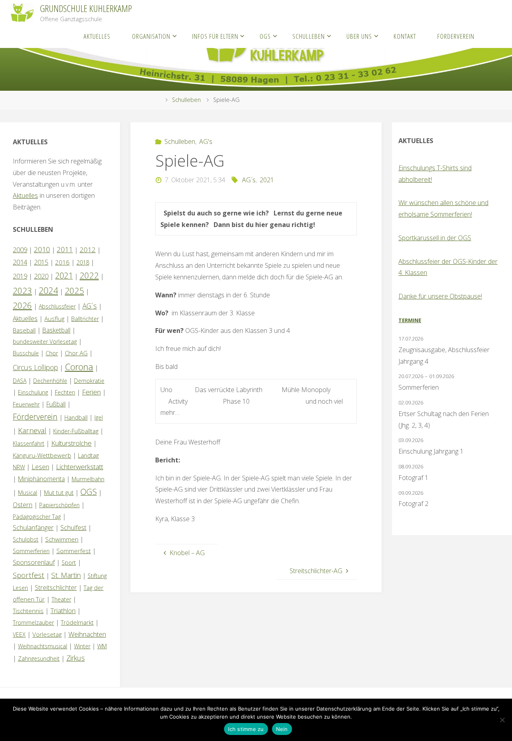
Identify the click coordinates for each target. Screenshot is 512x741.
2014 (20, 262)
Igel (98, 417)
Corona (79, 366)
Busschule (26, 353)
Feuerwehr (26, 404)
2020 (41, 276)
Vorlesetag (47, 634)
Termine (409, 320)
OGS (88, 491)
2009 (20, 249)
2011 (65, 249)
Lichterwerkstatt (79, 466)
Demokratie (89, 380)
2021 (267, 179)
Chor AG (76, 353)
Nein (282, 729)
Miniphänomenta (41, 478)
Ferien (91, 391)
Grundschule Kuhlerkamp (86, 8)
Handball (76, 417)
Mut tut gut (59, 492)
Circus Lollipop (35, 367)
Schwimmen (61, 539)
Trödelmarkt (77, 622)
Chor (52, 353)
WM (102, 646)
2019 (20, 276)
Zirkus (75, 658)
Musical (27, 492)
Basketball (56, 330)
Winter (82, 646)
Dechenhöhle (50, 380)
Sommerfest (73, 551)
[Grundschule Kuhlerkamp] (22, 12)
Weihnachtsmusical (42, 646)
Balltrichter (85, 319)
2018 (82, 262)
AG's (205, 141)
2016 (62, 262)
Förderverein (35, 416)
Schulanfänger (33, 527)
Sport (69, 562)
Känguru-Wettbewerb (42, 455)
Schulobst (25, 539)
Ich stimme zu (246, 729)
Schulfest (73, 527)
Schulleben (186, 100)
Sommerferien (31, 551)
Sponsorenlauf (34, 562)
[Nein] (502, 720)
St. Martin (66, 575)
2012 (88, 249)
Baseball (24, 330)
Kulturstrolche (71, 443)
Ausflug (54, 319)
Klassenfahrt (28, 443)
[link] (493, 36)
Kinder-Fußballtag (75, 431)
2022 (89, 275)
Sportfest (28, 575)
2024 (48, 290)
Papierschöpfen (59, 505)
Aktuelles (25, 195)
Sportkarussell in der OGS (434, 237)
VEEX (19, 634)
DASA (19, 380)
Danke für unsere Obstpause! (440, 296)
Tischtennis (28, 611)
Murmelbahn (88, 479)
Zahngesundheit (39, 658)
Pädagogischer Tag (37, 516)
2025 (74, 290)
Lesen (40, 466)
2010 (42, 249)
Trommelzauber (33, 622)
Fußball (56, 404)
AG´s (249, 179)
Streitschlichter (56, 587)
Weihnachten (87, 634)
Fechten (65, 392)
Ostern (22, 504)
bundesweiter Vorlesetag (45, 341)
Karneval (32, 430)
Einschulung (33, 392)
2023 (22, 290)
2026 (22, 305)
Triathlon (63, 610)
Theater (61, 599)
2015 (41, 262)
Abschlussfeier (57, 306)
